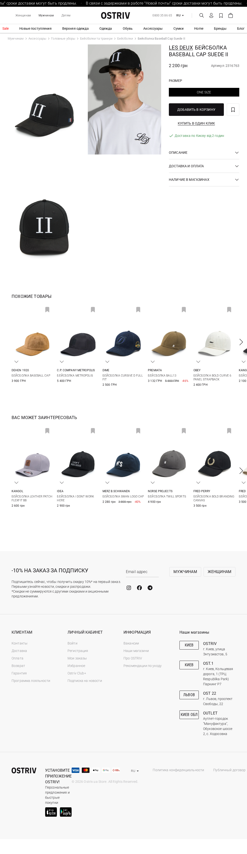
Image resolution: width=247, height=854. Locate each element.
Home (198, 28)
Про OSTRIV (133, 658)
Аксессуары (153, 28)
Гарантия (19, 673)
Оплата (17, 658)
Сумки (178, 28)
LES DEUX (181, 48)
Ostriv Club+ (77, 673)
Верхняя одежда (75, 28)
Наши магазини (136, 651)
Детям (66, 15)
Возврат (18, 666)
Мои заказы (77, 658)
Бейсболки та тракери (96, 38)
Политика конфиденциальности (178, 770)
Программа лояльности (31, 681)
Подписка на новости (85, 681)
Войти (72, 643)
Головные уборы (63, 38)
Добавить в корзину (196, 110)
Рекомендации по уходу (143, 666)
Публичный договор (229, 770)
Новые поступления (35, 28)
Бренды (220, 28)
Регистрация (78, 651)
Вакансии (131, 643)
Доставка (19, 651)
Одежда (105, 28)
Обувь (128, 28)
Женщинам (23, 15)
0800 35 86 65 (162, 15)
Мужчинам (46, 15)
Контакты (19, 643)
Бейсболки (125, 38)
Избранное (76, 666)
